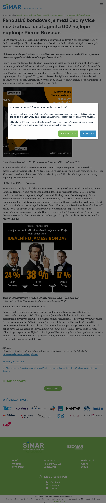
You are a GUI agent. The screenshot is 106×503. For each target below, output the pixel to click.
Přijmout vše (88, 133)
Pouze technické (68, 133)
